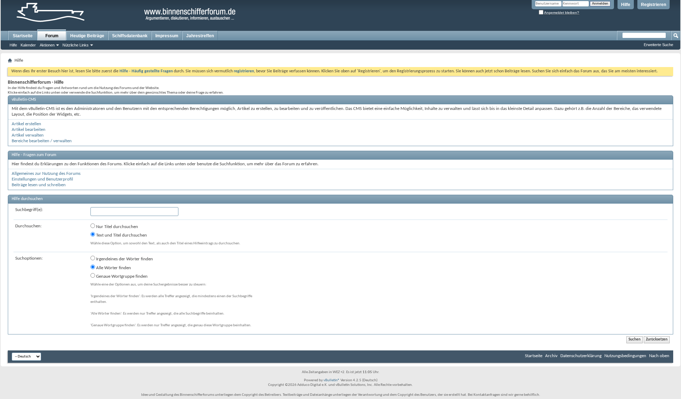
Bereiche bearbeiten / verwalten (42, 141)
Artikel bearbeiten (28, 129)
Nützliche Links (75, 45)
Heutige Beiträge (87, 35)
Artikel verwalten (28, 135)
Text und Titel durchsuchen (121, 235)
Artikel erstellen (26, 124)
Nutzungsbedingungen (625, 356)
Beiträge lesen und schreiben (39, 185)
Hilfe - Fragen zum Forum (34, 155)
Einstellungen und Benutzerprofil (42, 179)
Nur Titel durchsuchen (116, 227)
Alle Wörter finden (113, 268)
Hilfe (625, 4)
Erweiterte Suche (658, 45)
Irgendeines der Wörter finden (124, 259)
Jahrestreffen (200, 35)
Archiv (551, 356)
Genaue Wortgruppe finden (121, 276)
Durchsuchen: (28, 226)
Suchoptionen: (29, 258)
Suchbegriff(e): (29, 209)
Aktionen (47, 45)
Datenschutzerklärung (581, 356)
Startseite (23, 35)
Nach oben (659, 356)
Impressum (166, 35)
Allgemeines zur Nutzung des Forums (46, 173)
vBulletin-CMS (24, 100)
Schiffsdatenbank (130, 35)
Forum (52, 35)
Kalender (28, 45)
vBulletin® (331, 380)
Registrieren (653, 4)
